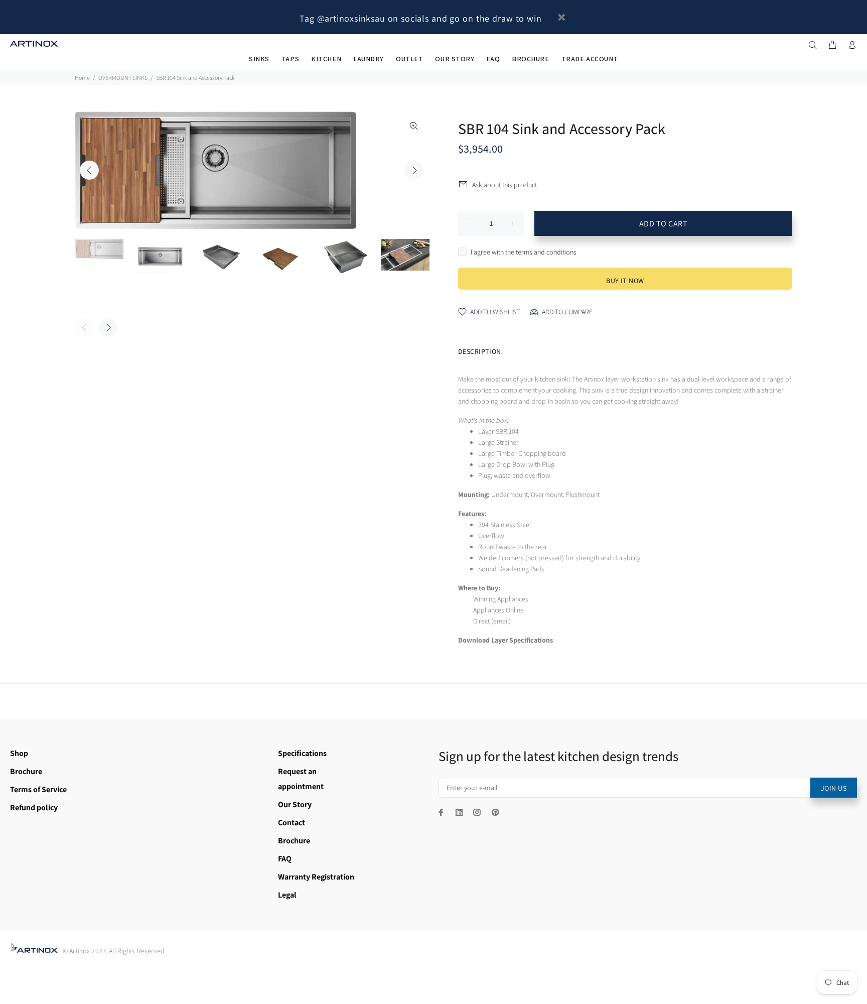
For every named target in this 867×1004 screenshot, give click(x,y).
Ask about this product (504, 184)
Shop (19, 753)
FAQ (285, 858)
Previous (89, 170)
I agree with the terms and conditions (523, 252)
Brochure (26, 771)
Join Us (833, 788)
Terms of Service (38, 789)
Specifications (302, 753)
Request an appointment (301, 779)
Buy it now (625, 280)
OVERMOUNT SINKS (123, 77)
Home (82, 77)
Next (413, 170)
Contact (291, 822)
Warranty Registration (316, 876)
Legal (287, 895)
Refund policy (34, 807)
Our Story (295, 804)
